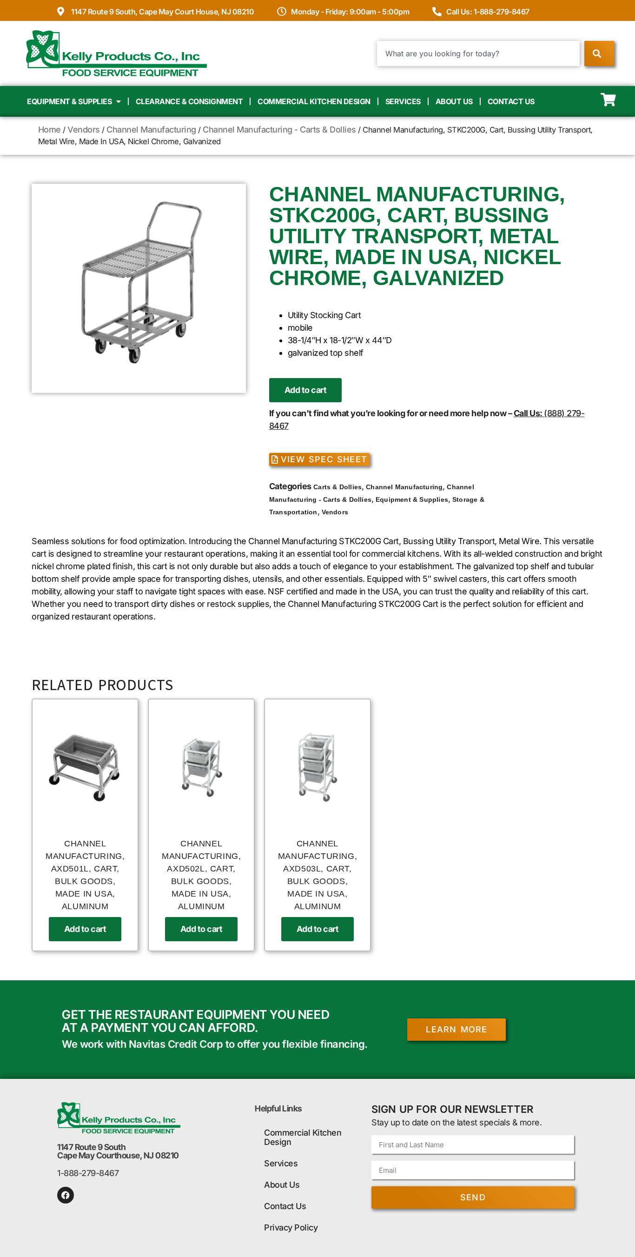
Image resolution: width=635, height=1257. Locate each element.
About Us (454, 101)
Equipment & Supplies (69, 101)
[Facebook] (65, 1195)
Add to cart (305, 390)
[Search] (599, 53)
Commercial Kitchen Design (314, 101)
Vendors (83, 129)
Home (49, 129)
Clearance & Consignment (189, 101)
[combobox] (478, 53)
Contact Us (511, 101)
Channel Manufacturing (151, 129)
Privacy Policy (291, 1227)
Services (403, 101)
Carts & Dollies (337, 487)
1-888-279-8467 (88, 1173)
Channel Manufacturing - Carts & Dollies (279, 129)
